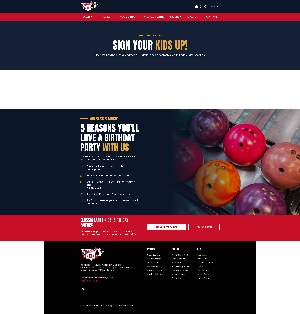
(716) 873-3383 (89, 280)
